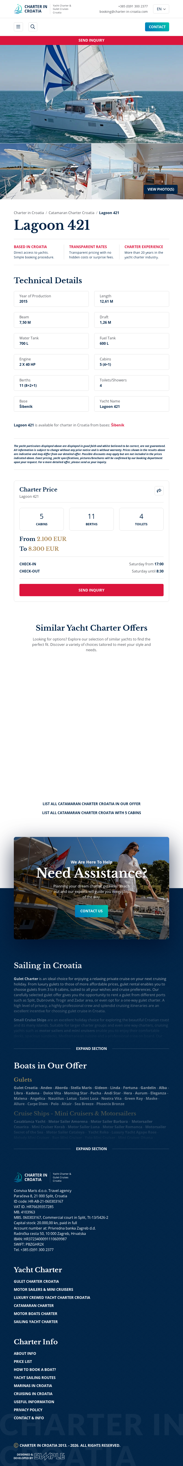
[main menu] (18, 27)
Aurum (141, 1093)
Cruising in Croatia (33, 1393)
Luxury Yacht (123, 1132)
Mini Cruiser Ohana (135, 1137)
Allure (19, 1103)
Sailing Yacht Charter (36, 1321)
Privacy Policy (28, 1409)
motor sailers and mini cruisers (67, 1030)
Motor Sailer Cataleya (65, 1132)
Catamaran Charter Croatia (71, 212)
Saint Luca (89, 1098)
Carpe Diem (37, 1103)
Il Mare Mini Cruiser (72, 1142)
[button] (159, 490)
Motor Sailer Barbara (109, 1121)
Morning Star (75, 1093)
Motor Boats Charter (35, 1313)
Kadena (33, 1093)
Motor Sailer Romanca (122, 1126)
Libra (18, 1093)
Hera (128, 1093)
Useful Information (34, 1401)
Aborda (61, 1087)
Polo (55, 1103)
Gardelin (148, 1087)
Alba (163, 1087)
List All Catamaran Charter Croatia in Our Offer (92, 803)
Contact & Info (29, 1417)
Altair (67, 1103)
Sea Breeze (84, 1103)
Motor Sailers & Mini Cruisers (43, 1289)
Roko (104, 1132)
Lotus (72, 1098)
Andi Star (112, 1093)
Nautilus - (57, 1098)
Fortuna (130, 1087)
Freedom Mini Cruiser (33, 1142)
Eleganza (158, 1093)
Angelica (37, 1098)
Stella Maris (81, 1087)
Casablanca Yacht (30, 1121)
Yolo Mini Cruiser (100, 1137)
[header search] (32, 27)
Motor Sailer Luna (84, 1126)
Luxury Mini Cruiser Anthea (117, 1142)
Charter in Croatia (29, 212)
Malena (20, 1098)
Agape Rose (146, 1132)
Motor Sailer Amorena (68, 1121)
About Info (25, 1353)
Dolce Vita (52, 1093)
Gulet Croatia (26, 1087)
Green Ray (134, 1098)
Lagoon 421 (109, 212)
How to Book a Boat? (35, 1369)
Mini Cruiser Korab (48, 1126)
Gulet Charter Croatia (36, 1281)
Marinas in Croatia (33, 1385)
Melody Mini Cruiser (31, 1137)
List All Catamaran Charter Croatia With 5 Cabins (91, 812)
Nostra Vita (111, 1098)
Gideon (101, 1087)
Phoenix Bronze (110, 1103)
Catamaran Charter (34, 1305)
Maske (151, 1098)
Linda (115, 1087)
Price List (23, 1361)
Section (91, 1048)
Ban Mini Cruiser (67, 1137)
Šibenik (117, 425)
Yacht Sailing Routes (35, 1377)
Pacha (95, 1093)
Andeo (46, 1087)
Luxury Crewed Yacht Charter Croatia (52, 1297)
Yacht (93, 1132)
